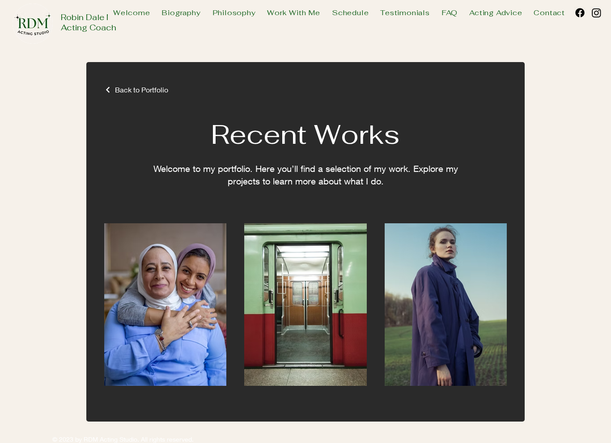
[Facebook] (580, 13)
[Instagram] (596, 13)
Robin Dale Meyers (98, 17)
